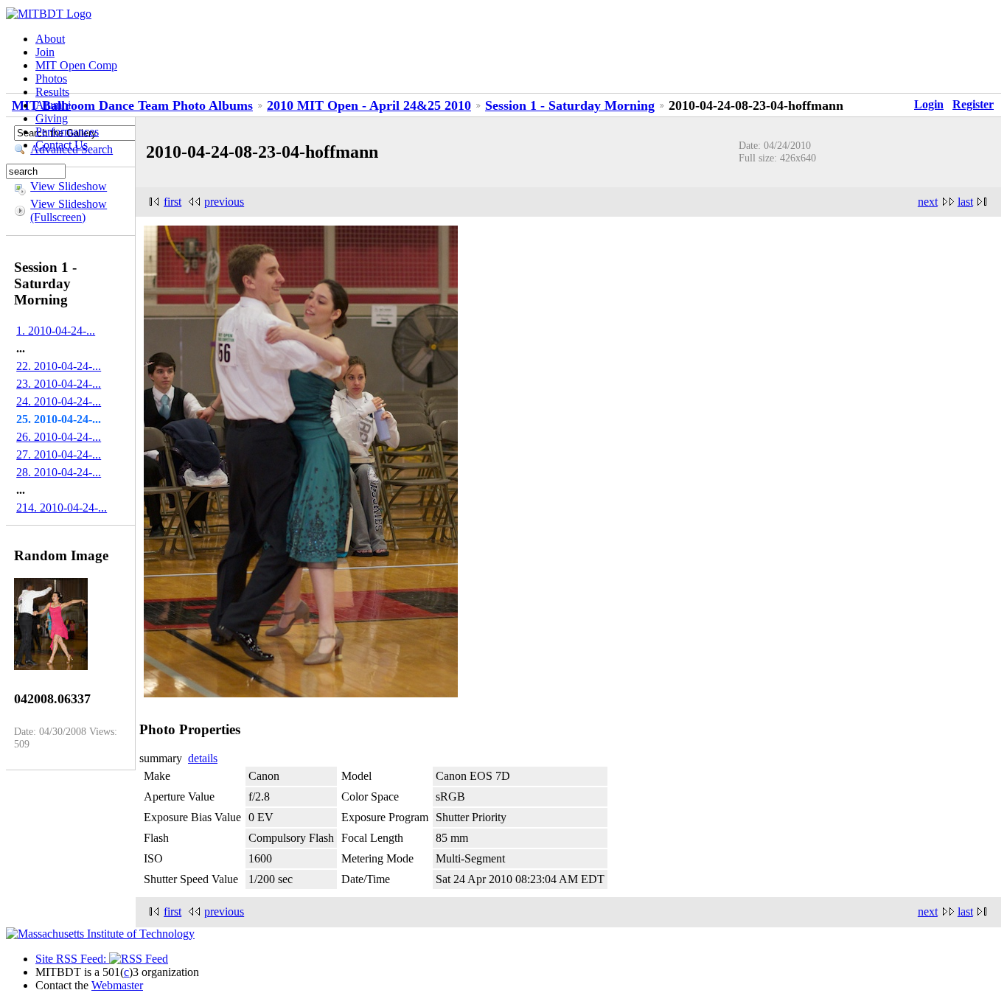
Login (929, 104)
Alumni (53, 105)
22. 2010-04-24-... (58, 366)
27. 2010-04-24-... (58, 454)
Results (52, 92)
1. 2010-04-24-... (55, 330)
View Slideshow (68, 186)
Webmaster (117, 985)
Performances (67, 131)
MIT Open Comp (76, 65)
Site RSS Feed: (72, 958)
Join (45, 52)
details (202, 758)
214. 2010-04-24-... (61, 507)
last (965, 201)
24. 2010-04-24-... (58, 401)
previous (224, 201)
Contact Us (61, 145)
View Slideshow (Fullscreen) (68, 210)
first (172, 201)
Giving (51, 118)
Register (973, 104)
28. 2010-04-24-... (58, 472)
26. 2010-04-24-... (58, 436)
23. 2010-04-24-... (58, 383)
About (50, 38)
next (928, 201)
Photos (51, 78)
